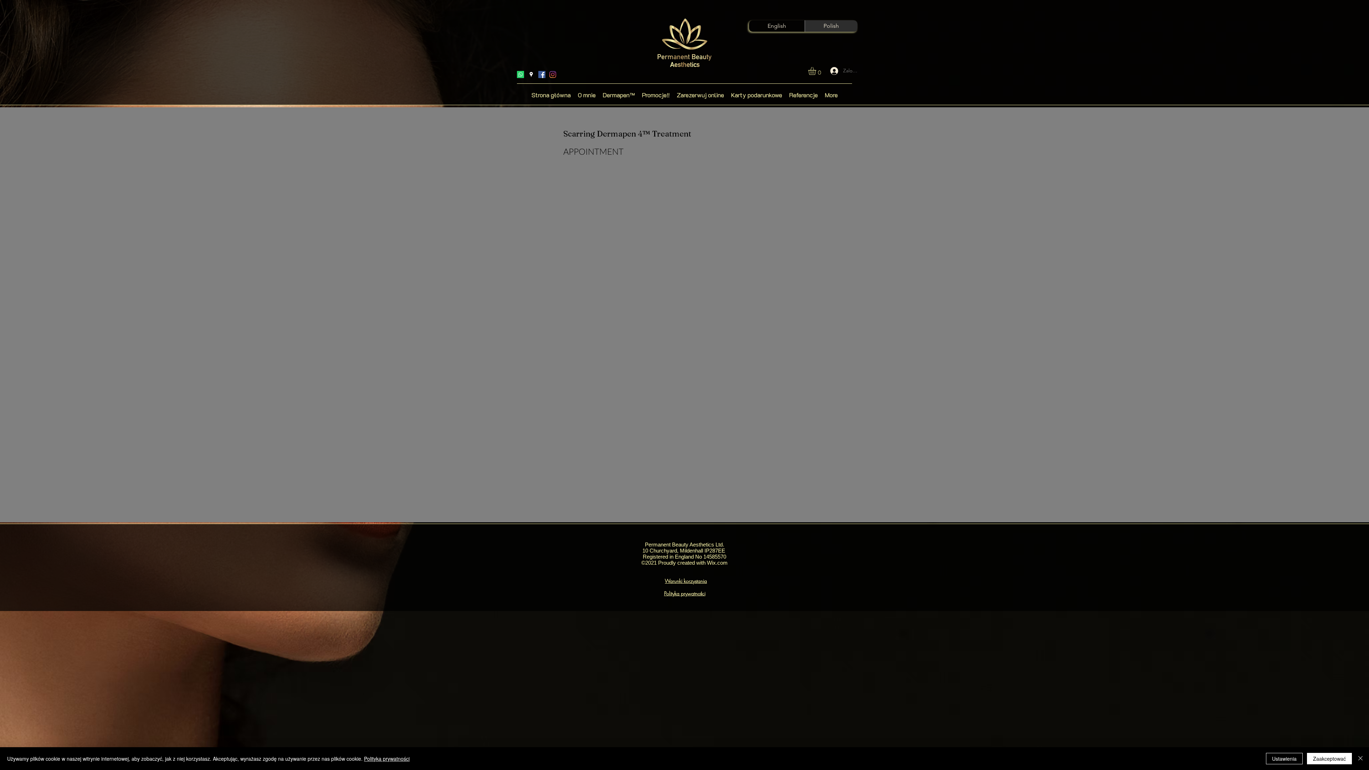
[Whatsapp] (520, 74)
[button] (816, 71)
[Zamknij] (1360, 758)
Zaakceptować (1329, 758)
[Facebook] (541, 74)
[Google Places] (531, 74)
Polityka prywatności (387, 758)
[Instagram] (552, 74)
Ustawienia (1284, 758)
